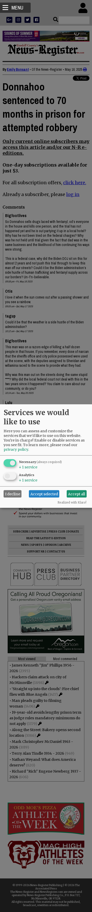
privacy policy (16, 449)
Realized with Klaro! (71, 502)
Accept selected (44, 493)
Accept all (76, 493)
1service (28, 467)
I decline (12, 493)
